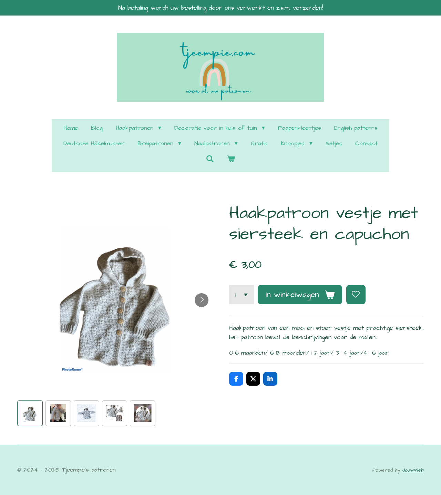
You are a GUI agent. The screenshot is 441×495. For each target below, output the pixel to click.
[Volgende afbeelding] (201, 300)
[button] (30, 413)
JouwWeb (413, 470)
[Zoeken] (210, 159)
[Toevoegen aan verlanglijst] (356, 294)
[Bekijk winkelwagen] (231, 160)
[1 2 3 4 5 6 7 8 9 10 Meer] (241, 294)
